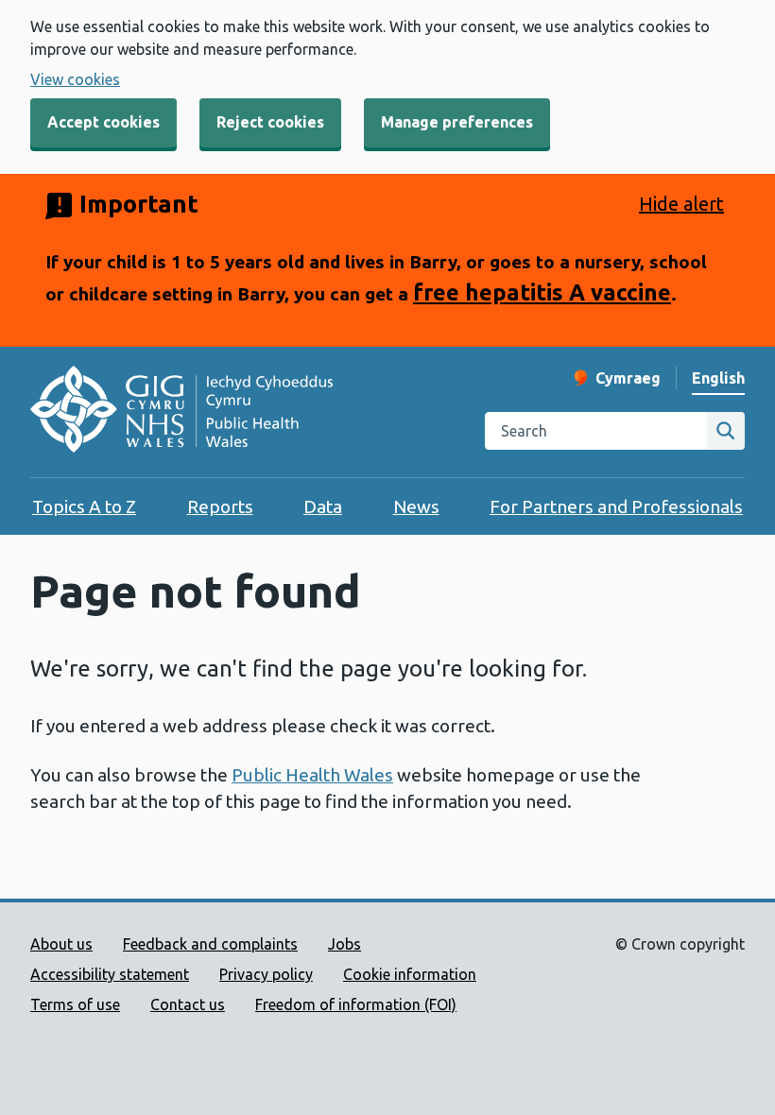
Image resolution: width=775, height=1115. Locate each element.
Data (322, 506)
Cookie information (409, 974)
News (416, 506)
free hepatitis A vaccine (542, 292)
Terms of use (75, 1004)
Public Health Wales (312, 774)
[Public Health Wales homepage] (181, 412)
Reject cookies (270, 121)
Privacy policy (266, 974)
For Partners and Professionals (616, 506)
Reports (220, 506)
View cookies (75, 79)
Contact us (187, 1004)
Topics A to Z (84, 506)
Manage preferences (457, 121)
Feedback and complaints (210, 943)
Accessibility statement (109, 974)
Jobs (344, 943)
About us (61, 943)
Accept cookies (103, 121)
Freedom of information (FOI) (355, 1004)
